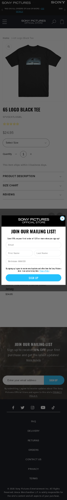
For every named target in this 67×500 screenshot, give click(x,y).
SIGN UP (34, 278)
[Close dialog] (62, 218)
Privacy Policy (44, 271)
